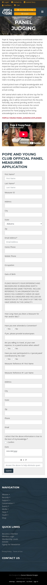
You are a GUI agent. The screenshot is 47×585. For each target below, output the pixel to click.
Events (5, 506)
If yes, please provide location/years (19, 333)
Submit (9, 471)
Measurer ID (10, 192)
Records (5, 497)
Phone (7, 418)
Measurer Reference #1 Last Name (19, 373)
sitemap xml (20, 581)
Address (8, 201)
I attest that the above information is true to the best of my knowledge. (23, 437)
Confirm (11, 442)
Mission (5, 494)
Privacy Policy (7, 551)
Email (7, 427)
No (16, 329)
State (7, 220)
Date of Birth (10, 274)
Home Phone (10, 247)
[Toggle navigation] (42, 11)
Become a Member (10, 534)
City (6, 210)
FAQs (4, 512)
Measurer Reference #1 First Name (19, 363)
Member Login (8, 536)
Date (7, 447)
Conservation (7, 503)
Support (5, 500)
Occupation (9, 265)
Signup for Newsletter (11, 544)
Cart (18, 5)
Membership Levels (10, 539)
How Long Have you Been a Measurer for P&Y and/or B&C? (22, 315)
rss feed (29, 581)
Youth (4, 515)
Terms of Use (17, 551)
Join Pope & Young (26, 10)
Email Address (11, 238)
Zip (6, 229)
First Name (10, 174)
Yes (9, 329)
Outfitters (8, 5)
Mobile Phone (10, 256)
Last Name (10, 183)
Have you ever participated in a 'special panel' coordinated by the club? (23, 354)
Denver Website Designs (29, 575)
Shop (4, 518)
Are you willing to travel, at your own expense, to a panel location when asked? (22, 344)
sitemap (12, 581)
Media (4, 509)
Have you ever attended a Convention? (21, 325)
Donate (25, 14)
